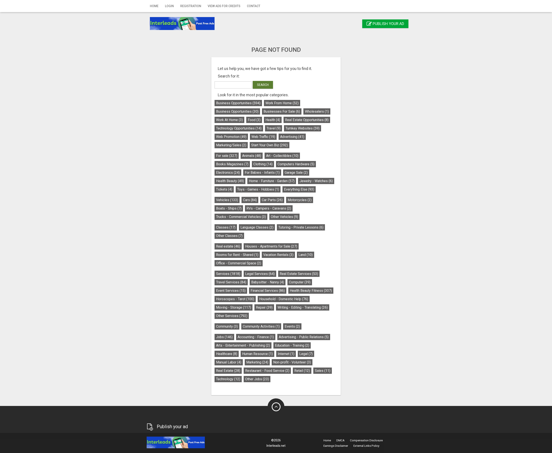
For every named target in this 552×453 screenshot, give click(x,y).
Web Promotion (231, 137)
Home (154, 6)
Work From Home (282, 103)
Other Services (231, 316)
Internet (286, 354)
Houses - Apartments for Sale (271, 246)
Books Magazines (232, 164)
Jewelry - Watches (316, 181)
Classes (225, 227)
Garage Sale (296, 172)
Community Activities (261, 326)
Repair (264, 307)
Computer (299, 282)
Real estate (228, 246)
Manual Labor (228, 362)
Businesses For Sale (281, 111)
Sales (322, 371)
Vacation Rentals (278, 255)
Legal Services (260, 274)
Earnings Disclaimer (335, 445)
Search (263, 85)
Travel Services (231, 282)
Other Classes (229, 236)
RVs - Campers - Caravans (268, 208)
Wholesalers (317, 111)
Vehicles (227, 200)
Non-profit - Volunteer (292, 362)
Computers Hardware (296, 164)
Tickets (224, 189)
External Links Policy (366, 445)
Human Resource (257, 354)
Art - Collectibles (282, 156)
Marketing (257, 362)
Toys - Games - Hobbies (258, 189)
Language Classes (256, 227)
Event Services (231, 291)
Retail (302, 371)
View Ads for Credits (224, 6)
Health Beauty (230, 181)
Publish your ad (388, 23)
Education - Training (292, 345)
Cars (250, 200)
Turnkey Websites (302, 128)
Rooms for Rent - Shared (237, 255)
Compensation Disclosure (366, 440)
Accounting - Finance (256, 337)
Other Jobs (257, 379)
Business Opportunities (238, 103)
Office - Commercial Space (238, 263)
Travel (274, 128)
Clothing (263, 164)
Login (169, 6)
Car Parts (272, 200)
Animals (251, 156)
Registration (190, 6)
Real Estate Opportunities (307, 120)
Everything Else (299, 189)
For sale (226, 156)
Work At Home (229, 120)
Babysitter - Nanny (267, 282)
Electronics (228, 172)
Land (305, 255)
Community (227, 326)
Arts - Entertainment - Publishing (243, 345)
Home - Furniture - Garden (272, 181)
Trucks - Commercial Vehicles (241, 217)
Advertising (292, 137)
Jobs (224, 337)
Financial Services (268, 291)
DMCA (340, 440)
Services (228, 274)
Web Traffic (263, 137)
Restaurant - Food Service (267, 371)
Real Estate (228, 371)
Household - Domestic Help (283, 299)
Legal (306, 354)
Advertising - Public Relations (304, 337)
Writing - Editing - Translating (303, 307)
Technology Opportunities (239, 128)
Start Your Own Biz (269, 145)
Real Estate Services (299, 274)
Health (272, 120)
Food (254, 120)
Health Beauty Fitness (311, 291)
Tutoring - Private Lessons (300, 227)
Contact (253, 6)
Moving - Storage (233, 307)
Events (292, 326)
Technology (228, 379)
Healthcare (226, 354)
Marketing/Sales (231, 145)
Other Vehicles (284, 217)
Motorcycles (300, 200)
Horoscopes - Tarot (235, 299)
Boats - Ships (229, 208)
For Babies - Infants (262, 172)
